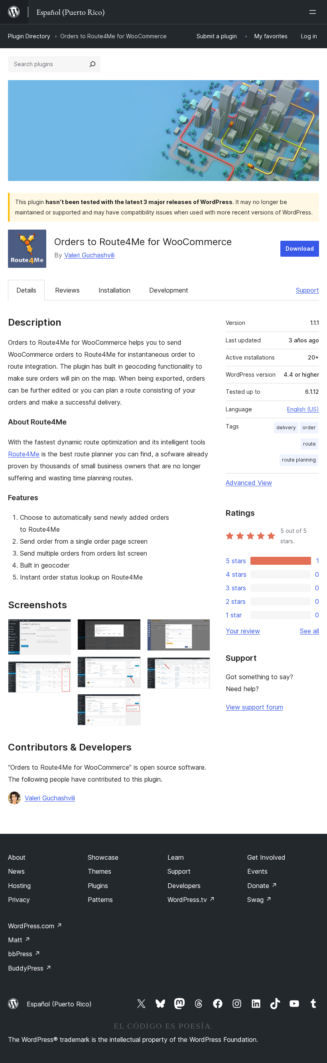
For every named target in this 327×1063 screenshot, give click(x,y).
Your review (243, 631)
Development (168, 290)
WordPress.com (35, 926)
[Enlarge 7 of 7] (199, 668)
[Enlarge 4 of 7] (130, 667)
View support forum (254, 707)
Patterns (100, 900)
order (309, 427)
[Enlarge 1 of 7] (60, 630)
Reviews (67, 290)
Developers (184, 886)
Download (300, 248)
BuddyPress (29, 968)
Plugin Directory (29, 36)
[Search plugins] (92, 64)
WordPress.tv (191, 900)
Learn (175, 857)
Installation (114, 290)
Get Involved (266, 857)
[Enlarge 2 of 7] (60, 672)
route (309, 444)
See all (309, 631)
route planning (299, 460)
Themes (99, 871)
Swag (259, 900)
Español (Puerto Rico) (59, 1004)
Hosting (19, 886)
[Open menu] (314, 12)
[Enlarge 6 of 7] (199, 630)
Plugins (98, 886)
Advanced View (249, 483)
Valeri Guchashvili (89, 255)
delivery (286, 427)
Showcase (103, 857)
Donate (262, 886)
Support (307, 290)
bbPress (24, 954)
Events (257, 871)
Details (26, 290)
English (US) (303, 409)
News (16, 871)
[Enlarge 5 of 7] (130, 705)
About (17, 857)
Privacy (19, 900)
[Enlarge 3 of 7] (130, 630)
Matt (19, 940)
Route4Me (23, 454)
